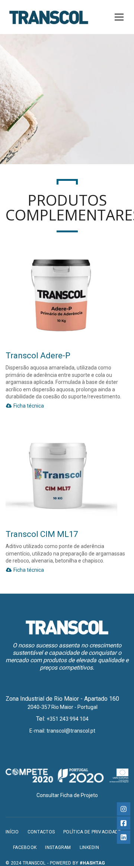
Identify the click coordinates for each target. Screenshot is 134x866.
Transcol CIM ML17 (42, 534)
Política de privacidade (92, 832)
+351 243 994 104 (68, 719)
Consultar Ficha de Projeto (67, 795)
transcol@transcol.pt (71, 731)
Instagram (58, 847)
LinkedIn (89, 847)
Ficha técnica (28, 406)
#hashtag (92, 863)
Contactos (41, 832)
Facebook (24, 847)
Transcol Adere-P (38, 355)
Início (12, 832)
